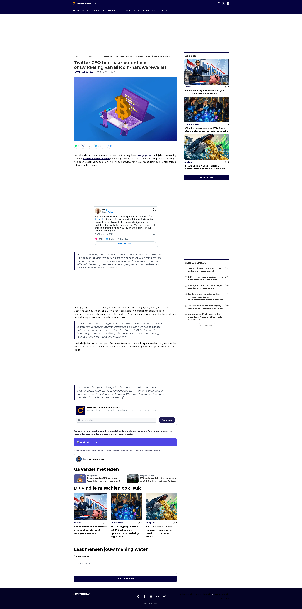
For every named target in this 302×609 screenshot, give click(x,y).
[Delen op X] (89, 146)
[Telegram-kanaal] (164, 596)
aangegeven (144, 155)
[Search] (219, 3)
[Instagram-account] (151, 596)
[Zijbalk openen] (74, 10)
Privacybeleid (186, 594)
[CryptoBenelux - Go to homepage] (81, 594)
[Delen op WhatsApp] (76, 146)
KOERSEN (96, 10)
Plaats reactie (125, 578)
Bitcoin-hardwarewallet (96, 158)
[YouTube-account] (157, 596)
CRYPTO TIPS (148, 10)
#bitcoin (99, 219)
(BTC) (142, 254)
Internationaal (84, 72)
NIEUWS (81, 10)
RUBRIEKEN (114, 10)
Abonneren (167, 420)
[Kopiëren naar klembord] (102, 146)
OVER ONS (163, 10)
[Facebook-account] (144, 596)
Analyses (150, 523)
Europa (77, 523)
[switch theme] (223, 3)
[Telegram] (96, 146)
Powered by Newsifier (151, 603)
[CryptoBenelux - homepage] (84, 3)
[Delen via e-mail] (109, 146)
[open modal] (228, 3)
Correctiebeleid (203, 594)
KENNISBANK (132, 10)
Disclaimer (224, 598)
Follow (110, 212)
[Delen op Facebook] (83, 146)
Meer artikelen (207, 177)
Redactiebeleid (221, 594)
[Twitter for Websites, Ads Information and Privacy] (154, 234)
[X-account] (137, 596)
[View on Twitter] (154, 211)
